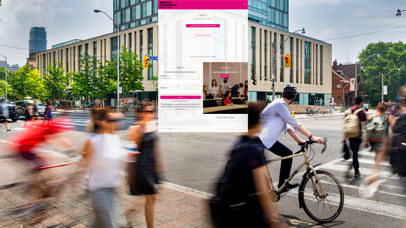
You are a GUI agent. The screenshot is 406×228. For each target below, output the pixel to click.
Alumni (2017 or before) (203, 35)
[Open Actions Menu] (245, 4)
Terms (184, 109)
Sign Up (213, 57)
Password (163, 88)
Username (163, 76)
